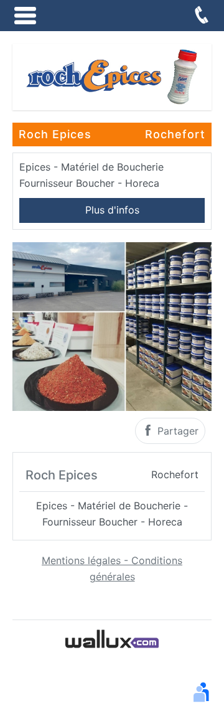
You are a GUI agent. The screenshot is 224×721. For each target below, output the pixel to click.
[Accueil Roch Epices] (112, 76)
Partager (176, 431)
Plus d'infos (112, 210)
